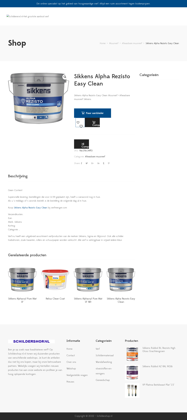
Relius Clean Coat (55, 298)
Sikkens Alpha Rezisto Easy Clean (30, 207)
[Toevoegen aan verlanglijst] (80, 122)
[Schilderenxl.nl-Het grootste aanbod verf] (28, 16)
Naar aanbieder (95, 113)
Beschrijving (18, 176)
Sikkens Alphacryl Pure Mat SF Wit (88, 300)
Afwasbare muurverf (95, 156)
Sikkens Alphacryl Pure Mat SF (22, 300)
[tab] (18, 176)
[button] (65, 77)
